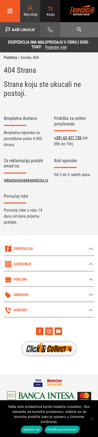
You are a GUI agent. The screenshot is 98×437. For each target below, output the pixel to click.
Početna (10, 57)
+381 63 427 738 (68, 138)
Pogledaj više (56, 47)
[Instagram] (49, 331)
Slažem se (31, 429)
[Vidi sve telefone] (50, 29)
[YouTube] (58, 331)
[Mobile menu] (10, 11)
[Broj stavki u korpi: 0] (50, 11)
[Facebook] (39, 331)
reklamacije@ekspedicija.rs (26, 180)
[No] (91, 418)
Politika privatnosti (62, 429)
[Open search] (79, 29)
